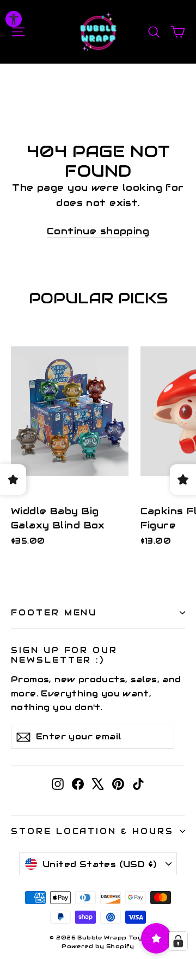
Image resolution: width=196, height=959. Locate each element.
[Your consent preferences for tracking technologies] (178, 941)
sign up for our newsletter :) (64, 654)
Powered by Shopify (98, 946)
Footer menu (54, 612)
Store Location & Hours (92, 831)
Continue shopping (98, 231)
